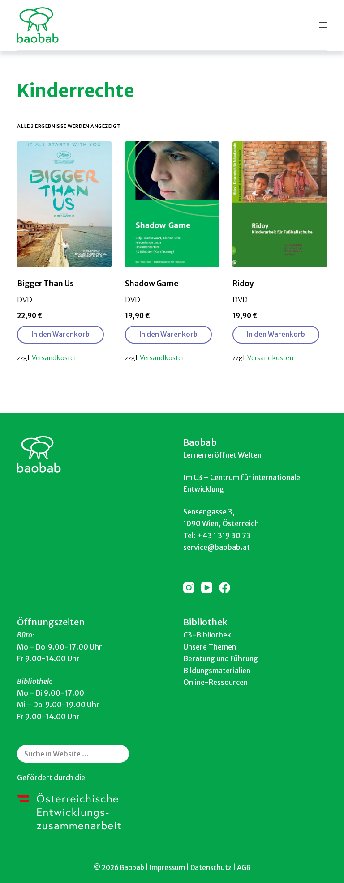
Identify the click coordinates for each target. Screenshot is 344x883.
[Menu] (323, 25)
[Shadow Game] (172, 204)
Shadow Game (151, 284)
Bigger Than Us (45, 284)
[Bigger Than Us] (64, 204)
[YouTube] (206, 587)
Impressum (167, 867)
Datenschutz (211, 867)
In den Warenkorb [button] (60, 334)
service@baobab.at (216, 547)
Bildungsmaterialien (216, 670)
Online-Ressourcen (215, 682)
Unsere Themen (209, 646)
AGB (243, 867)
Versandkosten (55, 358)
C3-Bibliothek (207, 634)
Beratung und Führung (220, 658)
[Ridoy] (279, 204)
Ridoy (243, 284)
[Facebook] (224, 587)
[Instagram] (188, 587)
